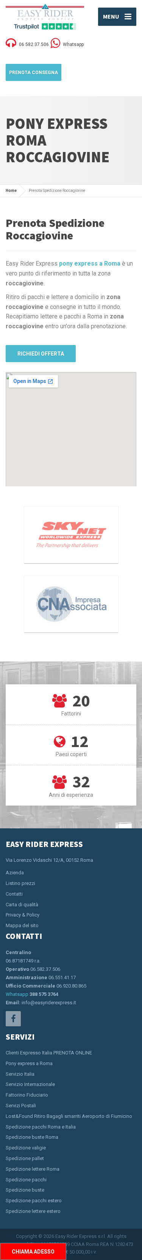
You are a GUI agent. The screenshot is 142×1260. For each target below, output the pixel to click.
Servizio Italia (20, 1074)
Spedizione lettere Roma (32, 1169)
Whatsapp (17, 994)
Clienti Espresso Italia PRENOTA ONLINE (49, 1053)
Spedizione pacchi (26, 1179)
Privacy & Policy (22, 915)
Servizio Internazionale (30, 1084)
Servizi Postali (21, 1105)
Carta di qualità (22, 904)
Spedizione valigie (26, 1148)
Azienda (15, 872)
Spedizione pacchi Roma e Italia (41, 1127)
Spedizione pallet (25, 1158)
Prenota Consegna (33, 72)
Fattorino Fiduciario (27, 1095)
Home (11, 190)
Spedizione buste (25, 1190)
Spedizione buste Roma (32, 1137)
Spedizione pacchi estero (34, 1200)
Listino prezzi (20, 883)
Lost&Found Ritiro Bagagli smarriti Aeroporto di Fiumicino (69, 1116)
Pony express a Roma (29, 1063)
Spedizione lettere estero (33, 1211)
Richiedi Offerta (40, 354)
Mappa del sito (22, 925)
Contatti (14, 894)
